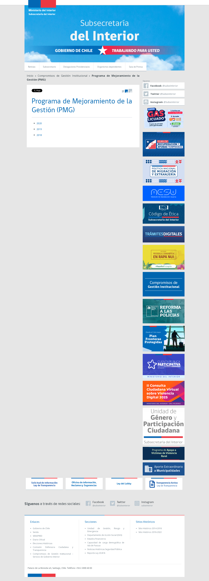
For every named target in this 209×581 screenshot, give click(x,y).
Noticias (31, 67)
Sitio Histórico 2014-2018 (150, 528)
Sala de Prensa (136, 67)
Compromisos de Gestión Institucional (62, 75)
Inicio (30, 75)
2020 (39, 123)
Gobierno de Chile (41, 528)
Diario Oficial (39, 539)
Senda (36, 532)
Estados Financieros (96, 538)
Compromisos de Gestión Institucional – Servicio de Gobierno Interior (53, 555)
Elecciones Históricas (42, 543)
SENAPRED (37, 536)
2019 (39, 129)
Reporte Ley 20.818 (96, 553)
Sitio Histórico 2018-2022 (150, 532)
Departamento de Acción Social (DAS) (104, 535)
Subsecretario (49, 67)
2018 (39, 135)
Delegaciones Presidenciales (76, 67)
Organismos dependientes (109, 67)
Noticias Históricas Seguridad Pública (104, 549)
